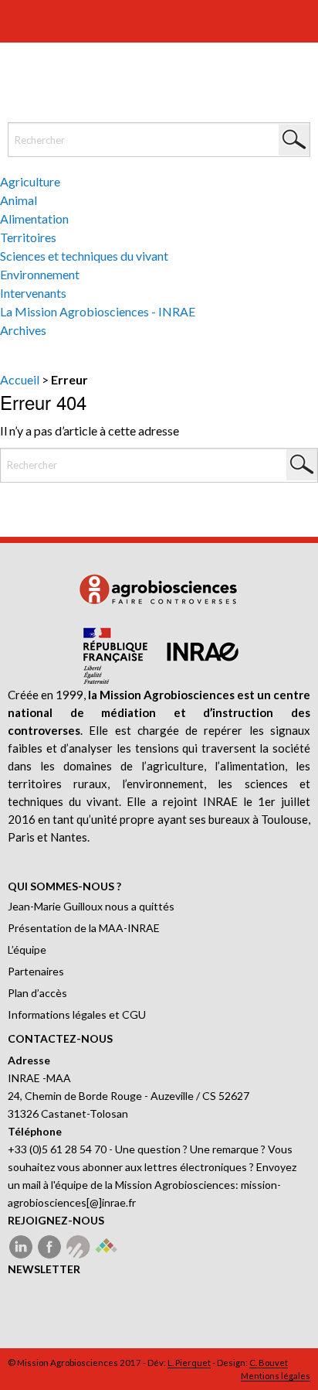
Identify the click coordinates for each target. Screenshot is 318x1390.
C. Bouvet (268, 1363)
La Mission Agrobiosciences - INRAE (97, 311)
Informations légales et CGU (77, 1014)
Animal (18, 200)
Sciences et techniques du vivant (84, 255)
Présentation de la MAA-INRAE (84, 927)
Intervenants (33, 292)
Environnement (40, 274)
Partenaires (36, 971)
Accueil (19, 379)
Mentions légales (275, 1376)
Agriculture (30, 181)
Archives (23, 330)
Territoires (28, 237)
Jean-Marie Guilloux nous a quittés (91, 906)
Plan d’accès (37, 992)
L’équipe (27, 949)
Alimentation (34, 218)
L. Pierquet (189, 1363)
